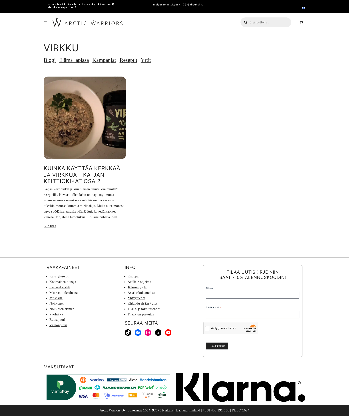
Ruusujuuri (57, 319)
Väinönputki (58, 325)
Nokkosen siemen (61, 309)
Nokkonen (56, 303)
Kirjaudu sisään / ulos (143, 303)
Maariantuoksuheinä (63, 293)
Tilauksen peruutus (141, 314)
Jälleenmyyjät (137, 287)
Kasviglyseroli (59, 276)
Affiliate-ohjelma (139, 282)
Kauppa (133, 276)
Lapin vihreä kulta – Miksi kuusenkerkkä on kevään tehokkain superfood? (81, 6)
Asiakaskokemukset (141, 293)
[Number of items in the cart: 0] (301, 22)
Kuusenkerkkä (59, 287)
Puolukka (56, 314)
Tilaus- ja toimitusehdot (144, 309)
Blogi (50, 60)
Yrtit (146, 60)
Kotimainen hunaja (62, 282)
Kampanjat (104, 60)
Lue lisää (50, 226)
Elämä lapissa (74, 60)
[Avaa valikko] (46, 22)
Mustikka (56, 298)
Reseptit (128, 60)
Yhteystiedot (136, 298)
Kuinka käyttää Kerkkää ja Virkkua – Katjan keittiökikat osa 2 (82, 174)
